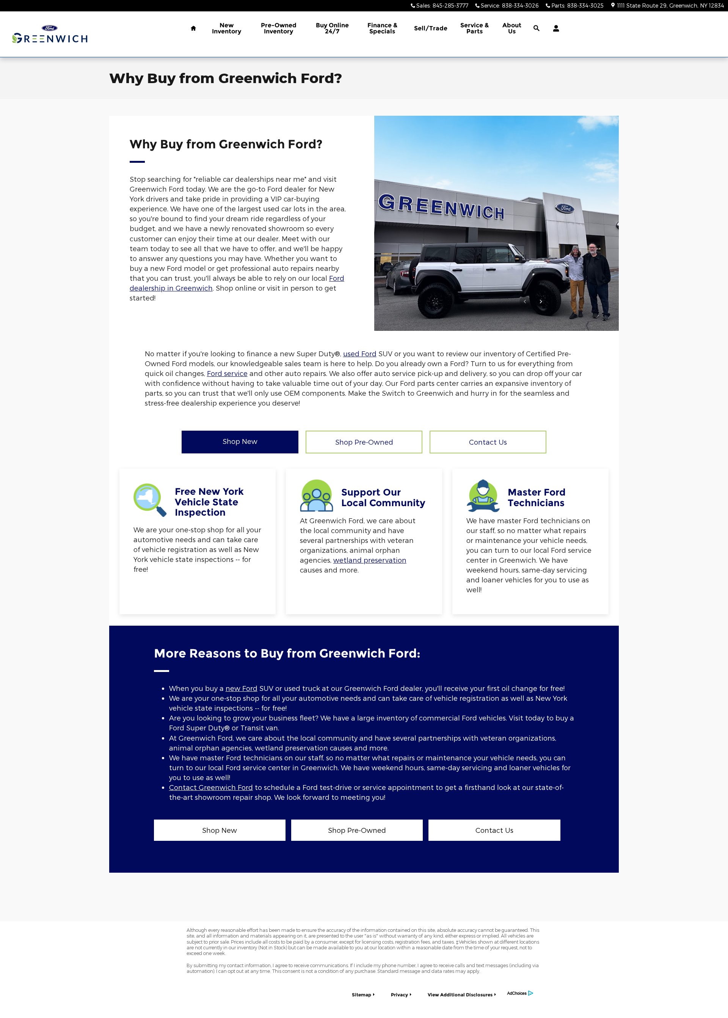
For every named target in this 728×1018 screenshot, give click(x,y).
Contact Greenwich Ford (211, 787)
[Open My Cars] (554, 28)
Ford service (227, 373)
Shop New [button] (240, 441)
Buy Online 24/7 (332, 28)
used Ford (360, 353)
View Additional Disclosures (460, 995)
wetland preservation (369, 560)
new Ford (241, 688)
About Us (511, 28)
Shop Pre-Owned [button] (364, 442)
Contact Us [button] (488, 442)
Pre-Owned (279, 28)
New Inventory (226, 28)
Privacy (399, 995)
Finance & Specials (382, 28)
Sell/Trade (430, 28)
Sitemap (361, 995)
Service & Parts (474, 28)
